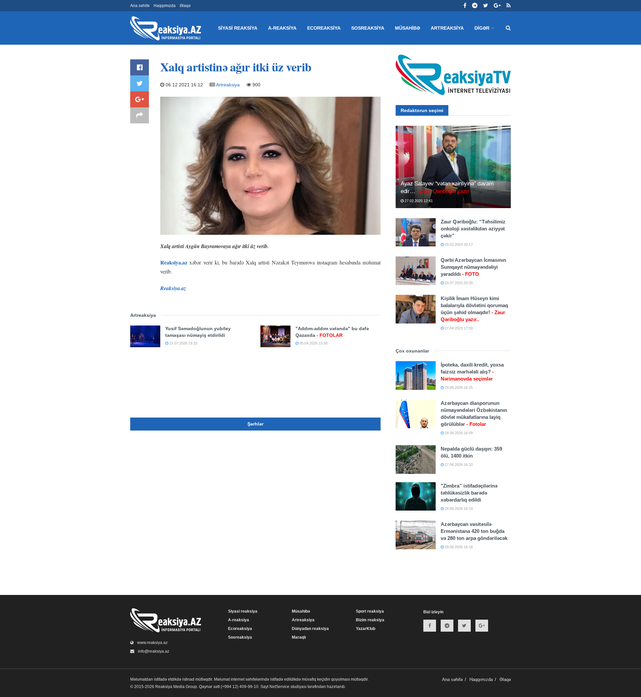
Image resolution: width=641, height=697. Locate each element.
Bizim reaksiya (370, 620)
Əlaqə (185, 5)
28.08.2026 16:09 (458, 433)
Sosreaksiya (367, 28)
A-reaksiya (282, 28)
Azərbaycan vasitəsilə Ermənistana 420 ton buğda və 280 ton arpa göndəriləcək (474, 531)
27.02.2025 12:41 (418, 201)
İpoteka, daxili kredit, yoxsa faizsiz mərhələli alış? (472, 372)
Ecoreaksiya (324, 28)
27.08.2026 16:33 (458, 465)
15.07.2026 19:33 (182, 343)
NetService (279, 686)
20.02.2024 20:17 (458, 244)
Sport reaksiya (370, 611)
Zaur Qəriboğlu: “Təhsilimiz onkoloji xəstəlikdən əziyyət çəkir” (473, 228)
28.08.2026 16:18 (458, 547)
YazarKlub (365, 628)
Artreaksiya (447, 28)
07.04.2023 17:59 (458, 328)
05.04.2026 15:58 (313, 343)
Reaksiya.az (173, 262)
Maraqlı (299, 637)
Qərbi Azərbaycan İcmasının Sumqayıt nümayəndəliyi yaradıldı (473, 267)
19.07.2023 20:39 (458, 283)
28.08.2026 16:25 (458, 388)
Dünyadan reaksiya (310, 628)
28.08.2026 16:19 (458, 509)
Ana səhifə (140, 5)
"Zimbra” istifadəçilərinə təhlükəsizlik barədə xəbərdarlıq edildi (469, 493)
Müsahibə (407, 28)
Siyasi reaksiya (237, 28)
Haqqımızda (165, 5)
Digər (481, 28)
